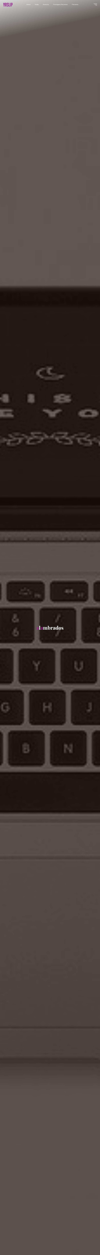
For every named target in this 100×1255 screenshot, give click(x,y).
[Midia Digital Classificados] (8, 4)
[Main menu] (95, 4)
